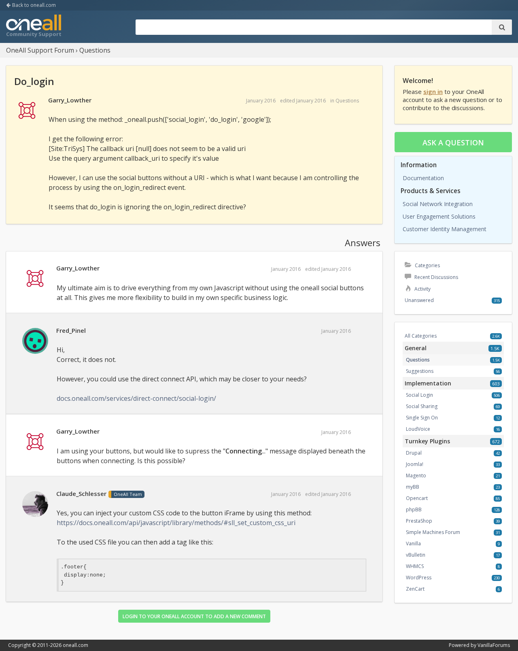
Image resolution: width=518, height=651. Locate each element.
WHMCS (415, 566)
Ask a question (453, 142)
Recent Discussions (435, 277)
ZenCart (415, 588)
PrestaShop (419, 520)
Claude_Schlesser (81, 493)
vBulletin (415, 554)
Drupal (414, 452)
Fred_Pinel (71, 330)
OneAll (33, 27)
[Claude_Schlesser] (35, 504)
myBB (412, 486)
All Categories (421, 335)
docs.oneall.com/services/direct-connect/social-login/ (136, 398)
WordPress (418, 577)
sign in (433, 91)
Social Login (419, 394)
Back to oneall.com (33, 5)
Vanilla (413, 543)
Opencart (417, 498)
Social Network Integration (438, 204)
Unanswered (419, 300)
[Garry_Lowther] (27, 111)
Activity (422, 288)
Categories (427, 265)
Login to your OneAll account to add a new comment (194, 616)
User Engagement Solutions (439, 216)
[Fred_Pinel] (35, 341)
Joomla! (414, 464)
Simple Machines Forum (433, 532)
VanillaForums (494, 645)
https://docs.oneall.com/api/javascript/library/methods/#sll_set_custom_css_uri (176, 522)
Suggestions (419, 371)
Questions (347, 100)
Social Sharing (421, 406)
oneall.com (75, 645)
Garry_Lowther (69, 100)
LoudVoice (418, 428)
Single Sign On (422, 417)
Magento (416, 475)
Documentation (423, 178)
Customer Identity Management (444, 229)
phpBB (414, 509)
